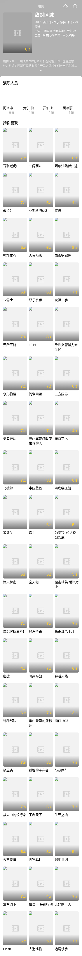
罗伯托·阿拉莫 (51, 35)
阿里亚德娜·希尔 (54, 31)
